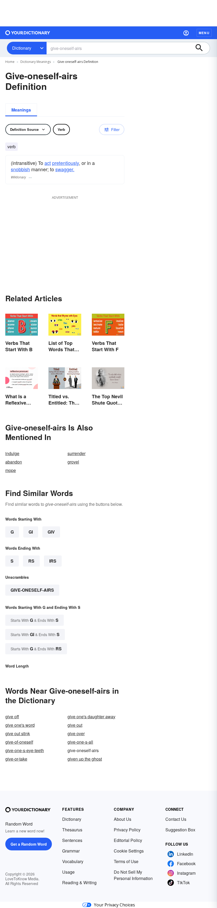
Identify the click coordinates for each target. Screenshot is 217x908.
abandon (13, 462)
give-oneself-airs (32, 590)
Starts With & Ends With (34, 620)
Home (10, 61)
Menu (204, 32)
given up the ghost (84, 759)
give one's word (20, 725)
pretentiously (65, 162)
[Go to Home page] (27, 32)
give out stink (17, 733)
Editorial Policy (128, 840)
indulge (12, 453)
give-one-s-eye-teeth (24, 750)
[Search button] (202, 48)
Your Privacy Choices (114, 905)
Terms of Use (126, 861)
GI (31, 532)
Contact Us (175, 819)
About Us (122, 819)
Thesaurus (72, 830)
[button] (186, 32)
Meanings (21, 110)
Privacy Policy (127, 830)
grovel (73, 462)
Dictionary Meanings (35, 61)
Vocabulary (72, 861)
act (47, 162)
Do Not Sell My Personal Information (133, 875)
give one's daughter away (91, 717)
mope (10, 470)
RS (31, 561)
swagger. (64, 169)
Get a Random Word (29, 844)
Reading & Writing (79, 882)
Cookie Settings (129, 851)
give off (12, 717)
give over (76, 733)
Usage (68, 872)
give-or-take (16, 759)
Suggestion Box (180, 830)
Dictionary (21, 48)
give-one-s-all (80, 742)
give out (74, 725)
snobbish (20, 169)
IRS (52, 561)
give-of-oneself (19, 742)
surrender (76, 453)
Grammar (71, 851)
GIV (51, 532)
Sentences (72, 840)
